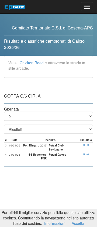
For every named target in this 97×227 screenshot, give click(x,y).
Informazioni (54, 223)
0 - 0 (86, 145)
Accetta (78, 223)
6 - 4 (86, 154)
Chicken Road (32, 62)
